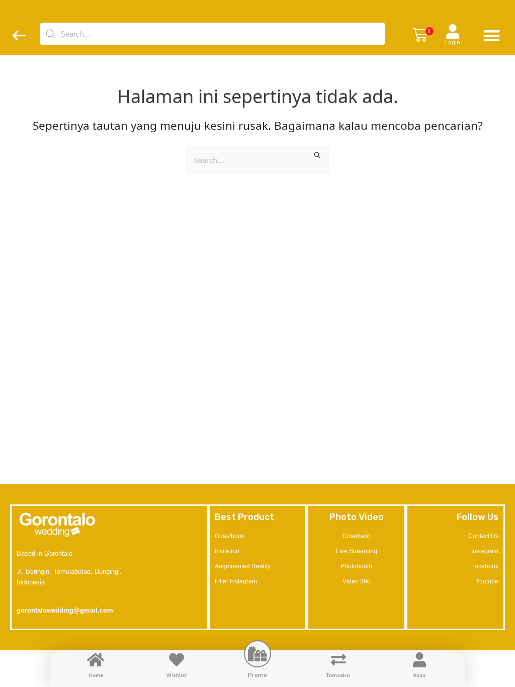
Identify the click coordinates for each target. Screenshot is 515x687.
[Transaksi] (338, 659)
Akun (419, 675)
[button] (420, 35)
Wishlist (176, 675)
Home (96, 675)
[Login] (452, 31)
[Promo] (257, 653)
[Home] (95, 659)
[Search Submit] (318, 153)
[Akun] (419, 659)
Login (452, 42)
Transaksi (338, 675)
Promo (257, 674)
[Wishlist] (176, 659)
